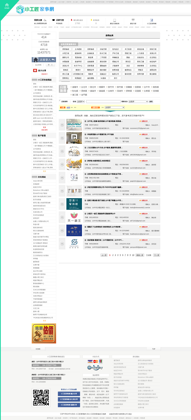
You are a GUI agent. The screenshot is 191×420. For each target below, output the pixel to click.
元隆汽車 (141, 367)
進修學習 (78, 62)
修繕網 (88, 2)
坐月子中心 (78, 66)
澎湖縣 (156, 91)
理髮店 (140, 70)
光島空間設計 (142, 374)
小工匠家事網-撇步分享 (69, 394)
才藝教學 (115, 66)
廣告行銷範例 (114, 23)
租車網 (141, 2)
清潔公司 (153, 53)
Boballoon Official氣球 (145, 377)
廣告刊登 (133, 23)
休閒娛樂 (65, 62)
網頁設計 (129, 418)
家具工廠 (140, 62)
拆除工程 (153, 49)
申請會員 (60, 21)
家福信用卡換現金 (144, 387)
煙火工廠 (65, 74)
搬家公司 (65, 57)
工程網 (81, 2)
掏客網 (180, 2)
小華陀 (187, 2)
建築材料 (78, 53)
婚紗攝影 (103, 70)
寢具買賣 (128, 74)
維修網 (148, 2)
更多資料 (44, 130)
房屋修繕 (65, 49)
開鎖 (128, 57)
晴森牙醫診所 (118, 374)
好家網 (174, 2)
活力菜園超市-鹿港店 (145, 381)
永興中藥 (141, 407)
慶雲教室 (117, 360)
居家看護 (90, 66)
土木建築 (78, 49)
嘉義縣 (102, 91)
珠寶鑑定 (78, 78)
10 (133, 255)
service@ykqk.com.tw (62, 369)
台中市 (147, 87)
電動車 (90, 74)
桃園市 (102, 87)
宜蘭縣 (129, 87)
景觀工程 (128, 53)
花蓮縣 (138, 91)
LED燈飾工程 (78, 74)
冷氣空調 (103, 49)
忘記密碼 (38, 65)
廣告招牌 (103, 62)
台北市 (84, 87)
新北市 (93, 87)
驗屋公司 (115, 74)
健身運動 (90, 78)
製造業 (90, 57)
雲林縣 (84, 91)
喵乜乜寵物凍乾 (119, 384)
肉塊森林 (117, 407)
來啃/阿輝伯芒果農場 (121, 397)
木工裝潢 (128, 49)
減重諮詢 (153, 70)
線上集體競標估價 (40, 21)
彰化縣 (75, 91)
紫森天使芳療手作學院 (121, 381)
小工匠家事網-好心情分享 (69, 399)
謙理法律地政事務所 (145, 360)
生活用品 (153, 57)
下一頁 (156, 255)
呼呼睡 (116, 387)
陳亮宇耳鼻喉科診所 (121, 394)
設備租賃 (90, 53)
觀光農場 (153, 74)
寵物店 (65, 70)
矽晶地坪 (153, 62)
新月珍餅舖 (117, 377)
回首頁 (10, 10)
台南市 (111, 91)
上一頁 (104, 255)
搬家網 (135, 2)
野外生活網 (119, 2)
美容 (128, 66)
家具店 (128, 62)
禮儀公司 (115, 62)
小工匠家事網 (151, 23)
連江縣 (75, 95)
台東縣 (147, 91)
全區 (68, 107)
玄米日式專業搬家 (120, 401)
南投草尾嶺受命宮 (120, 367)
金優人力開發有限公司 (145, 391)
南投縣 (156, 87)
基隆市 (75, 87)
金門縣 (84, 95)
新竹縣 (120, 87)
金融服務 (90, 62)
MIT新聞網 (109, 2)
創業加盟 (115, 70)
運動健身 (103, 66)
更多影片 (44, 74)
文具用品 (153, 66)
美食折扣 (140, 57)
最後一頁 (139, 255)
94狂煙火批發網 (143, 401)
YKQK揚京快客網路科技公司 (148, 397)
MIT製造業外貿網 (98, 2)
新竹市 (111, 87)
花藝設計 (103, 74)
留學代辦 (140, 74)
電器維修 (78, 57)
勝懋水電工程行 (143, 404)
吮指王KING (118, 370)
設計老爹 (61, 2)
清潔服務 (128, 2)
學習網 (154, 2)
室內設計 (115, 49)
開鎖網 (167, 2)
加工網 (75, 2)
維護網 (89, 418)
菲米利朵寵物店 (119, 391)
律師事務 (140, 66)
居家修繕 (90, 49)
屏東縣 (129, 91)
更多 (44, 127)
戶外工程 (115, 53)
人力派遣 (140, 53)
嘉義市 (93, 91)
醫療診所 (90, 70)
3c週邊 (103, 78)
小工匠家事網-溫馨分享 (69, 405)
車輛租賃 (115, 57)
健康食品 (128, 70)
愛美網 (161, 2)
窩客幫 (68, 2)
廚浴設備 (140, 49)
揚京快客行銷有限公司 (119, 414)
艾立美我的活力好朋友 (145, 364)
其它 (115, 78)
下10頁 (148, 255)
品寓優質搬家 (118, 404)
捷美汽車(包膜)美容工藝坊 (147, 394)
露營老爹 (37, 27)
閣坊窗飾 (141, 384)
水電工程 (65, 53)
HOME (38, 349)
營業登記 (65, 78)
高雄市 (120, 91)
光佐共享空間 (118, 364)
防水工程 (103, 53)
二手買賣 (103, 57)
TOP (153, 349)
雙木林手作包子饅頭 (145, 370)
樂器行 (78, 70)
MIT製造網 (73, 418)
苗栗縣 (138, 87)
